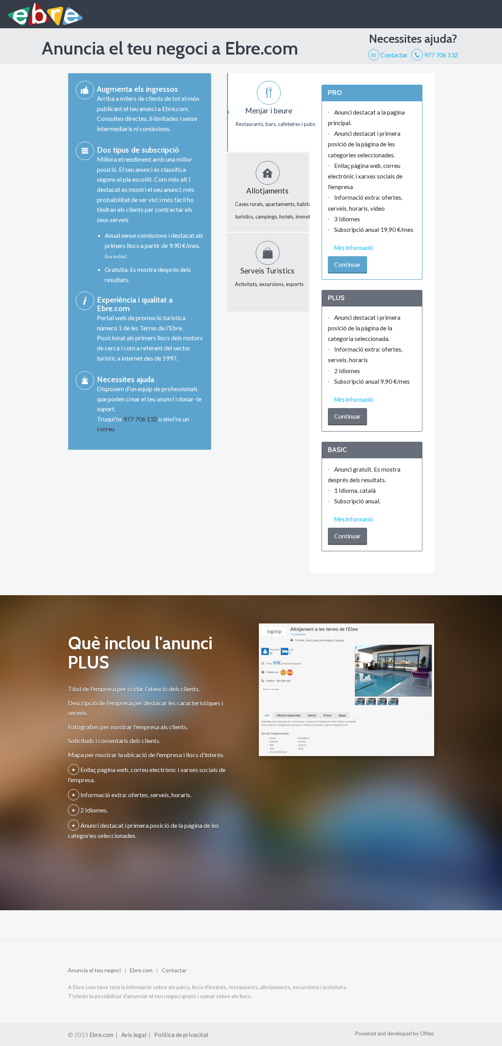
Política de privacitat (181, 1034)
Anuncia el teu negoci (94, 970)
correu (106, 428)
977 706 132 (440, 54)
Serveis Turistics (269, 276)
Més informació (353, 247)
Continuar (347, 264)
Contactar (393, 54)
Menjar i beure (273, 116)
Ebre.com (141, 970)
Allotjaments (271, 203)
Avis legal (133, 1034)
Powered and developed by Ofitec (394, 1033)
